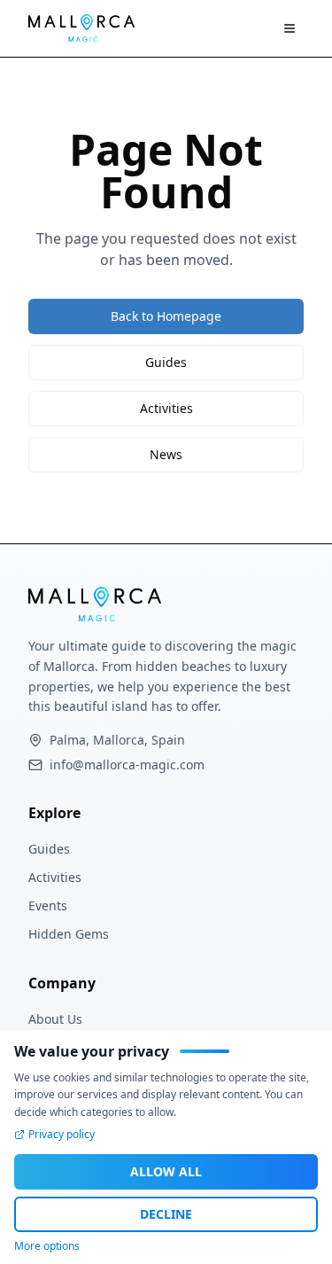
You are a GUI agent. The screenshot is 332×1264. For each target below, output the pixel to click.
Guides (166, 362)
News (166, 454)
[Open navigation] (289, 28)
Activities (166, 408)
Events (47, 905)
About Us (55, 1018)
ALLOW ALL (166, 1171)
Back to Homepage (166, 316)
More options (47, 1246)
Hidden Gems (68, 933)
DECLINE (166, 1213)
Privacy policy (61, 1134)
